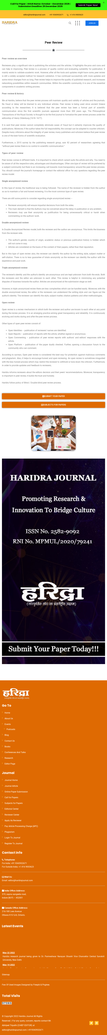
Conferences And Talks (15, 752)
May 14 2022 (9, 962)
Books (7, 746)
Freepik (36, 984)
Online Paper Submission (16, 791)
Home (7, 713)
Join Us (92, 23)
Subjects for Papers (14, 803)
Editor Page (10, 764)
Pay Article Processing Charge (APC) (21, 826)
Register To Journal (13, 843)
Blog (7, 735)
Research (9, 758)
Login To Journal (12, 837)
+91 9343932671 (56, 15)
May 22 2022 (9, 950)
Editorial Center (12, 809)
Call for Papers (11, 797)
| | (40, 5)
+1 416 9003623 (76, 15)
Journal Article (11, 786)
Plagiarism (9, 832)
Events (8, 724)
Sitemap (6, 974)
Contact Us (10, 741)
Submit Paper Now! (88, 5)
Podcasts (11, 729)
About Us (9, 718)
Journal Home (11, 780)
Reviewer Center (12, 815)
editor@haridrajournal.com (34, 15)
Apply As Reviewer (13, 820)
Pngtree (45, 984)
